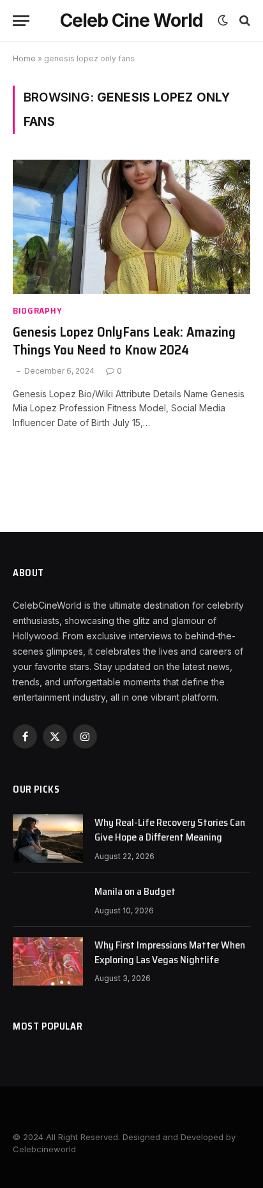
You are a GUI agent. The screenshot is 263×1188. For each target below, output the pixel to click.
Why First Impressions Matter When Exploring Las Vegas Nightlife (169, 952)
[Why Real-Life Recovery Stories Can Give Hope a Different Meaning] (48, 838)
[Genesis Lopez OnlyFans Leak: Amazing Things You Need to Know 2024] (131, 226)
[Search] (243, 20)
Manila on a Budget (135, 891)
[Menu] (21, 20)
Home (24, 58)
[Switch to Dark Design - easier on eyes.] (222, 20)
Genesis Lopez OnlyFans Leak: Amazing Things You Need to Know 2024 (124, 341)
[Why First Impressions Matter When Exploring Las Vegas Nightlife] (48, 961)
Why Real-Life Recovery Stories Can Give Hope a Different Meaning (169, 829)
